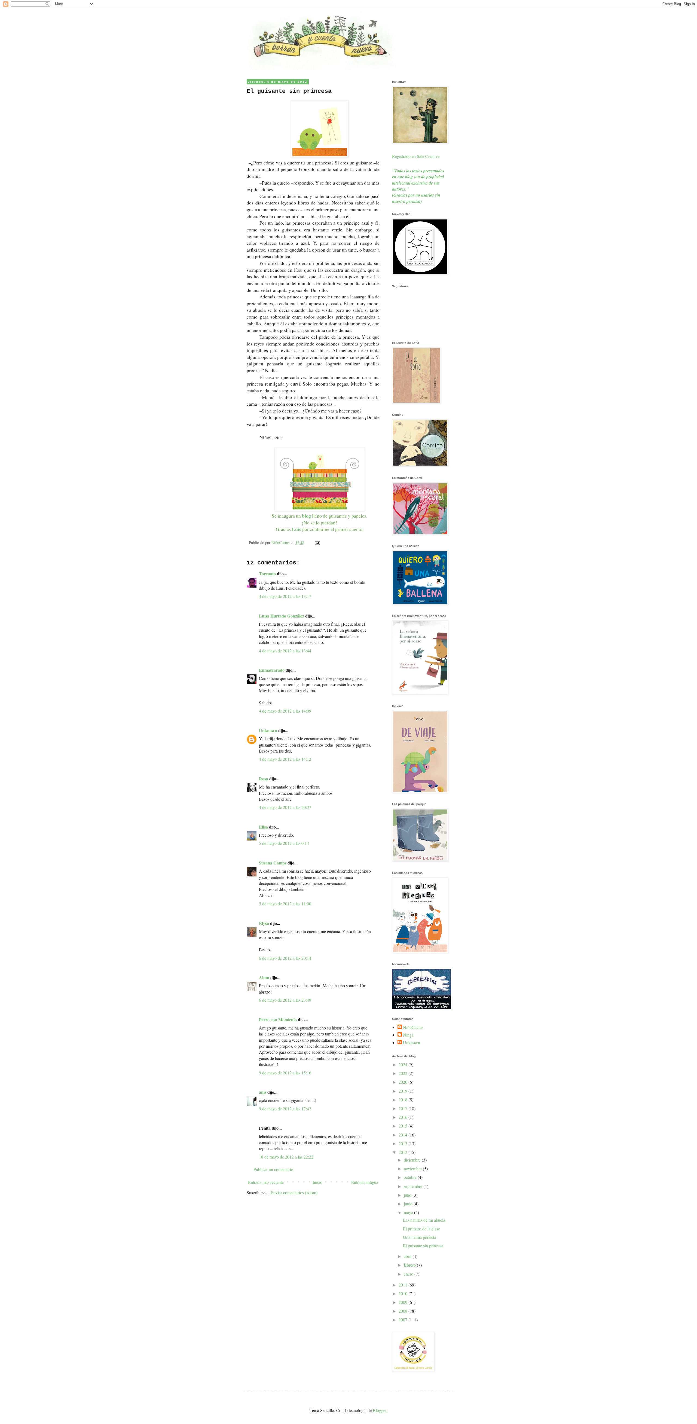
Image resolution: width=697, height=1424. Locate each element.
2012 (403, 1152)
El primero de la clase (421, 1229)
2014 (403, 1135)
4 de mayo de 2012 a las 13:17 (285, 596)
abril (408, 1256)
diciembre (413, 1160)
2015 (403, 1126)
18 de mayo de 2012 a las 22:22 (286, 1157)
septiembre (413, 1186)
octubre (411, 1177)
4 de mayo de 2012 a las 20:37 (285, 807)
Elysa (264, 923)
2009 (403, 1302)
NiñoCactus (413, 1027)
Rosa (263, 778)
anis (262, 1092)
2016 (403, 1117)
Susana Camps (272, 863)
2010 (403, 1293)
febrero (410, 1265)
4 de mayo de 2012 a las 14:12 (285, 759)
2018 (403, 1099)
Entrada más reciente (266, 1182)
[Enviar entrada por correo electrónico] (317, 542)
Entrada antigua (364, 1182)
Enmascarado (272, 670)
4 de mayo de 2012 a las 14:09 (285, 711)
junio (409, 1203)
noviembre (413, 1168)
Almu (264, 977)
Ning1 (408, 1035)
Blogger (379, 1410)
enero (409, 1274)
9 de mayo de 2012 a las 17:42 (285, 1108)
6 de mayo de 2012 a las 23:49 (285, 1000)
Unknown (268, 730)
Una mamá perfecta (419, 1237)
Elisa (263, 827)
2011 (403, 1285)
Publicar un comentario (273, 1169)
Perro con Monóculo (278, 1019)
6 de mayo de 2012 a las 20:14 (285, 958)
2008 (403, 1311)
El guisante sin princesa (423, 1245)
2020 (403, 1082)
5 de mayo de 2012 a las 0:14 (284, 843)
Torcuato (267, 573)
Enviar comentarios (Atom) (294, 1192)
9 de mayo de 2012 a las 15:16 (285, 1072)
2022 (403, 1073)
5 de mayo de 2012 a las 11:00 (285, 903)
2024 (403, 1064)
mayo (409, 1212)
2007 (403, 1319)
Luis (296, 529)
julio (408, 1195)
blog (306, 515)
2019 (403, 1091)
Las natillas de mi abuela (424, 1220)
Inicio (317, 1182)
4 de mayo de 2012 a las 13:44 (285, 650)
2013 (403, 1143)
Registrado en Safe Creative (415, 156)
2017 (403, 1108)
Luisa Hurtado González (281, 616)
